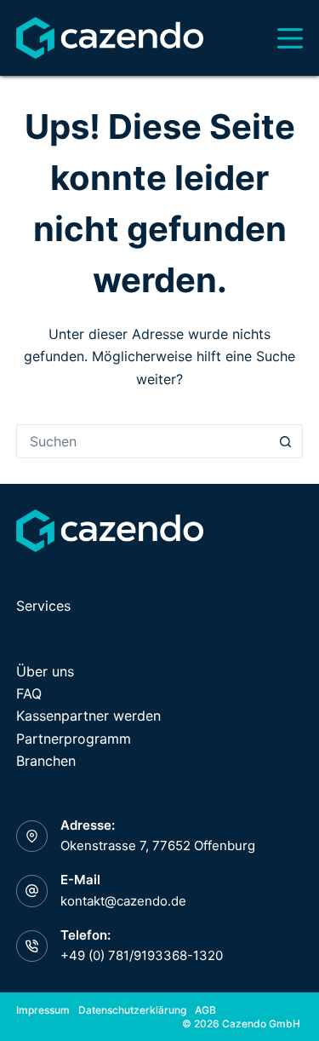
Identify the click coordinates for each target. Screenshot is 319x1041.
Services (43, 605)
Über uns (45, 671)
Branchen (46, 760)
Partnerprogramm (73, 738)
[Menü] (290, 38)
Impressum (43, 1010)
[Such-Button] (286, 441)
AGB (205, 1010)
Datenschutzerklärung (132, 1010)
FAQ (29, 693)
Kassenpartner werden (88, 715)
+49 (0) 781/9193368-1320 (141, 955)
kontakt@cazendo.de (123, 901)
